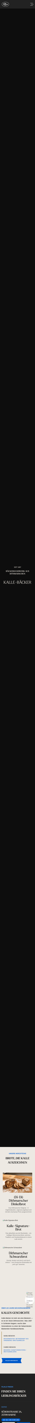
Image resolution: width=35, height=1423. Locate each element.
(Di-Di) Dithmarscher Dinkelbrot (18, 1200)
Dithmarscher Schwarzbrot (18, 1255)
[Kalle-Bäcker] (5, 4)
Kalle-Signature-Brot (18, 1227)
